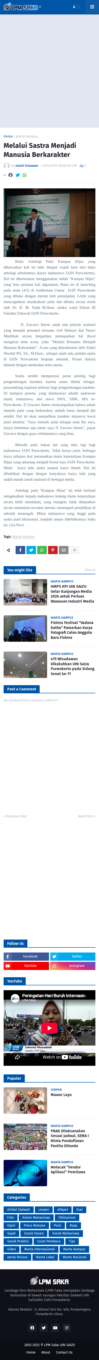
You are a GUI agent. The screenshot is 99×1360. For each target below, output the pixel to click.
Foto (10, 1218)
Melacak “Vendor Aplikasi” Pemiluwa (68, 1169)
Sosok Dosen (34, 1233)
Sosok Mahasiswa (65, 1233)
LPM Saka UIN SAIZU (59, 1345)
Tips (72, 1241)
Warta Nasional (75, 1257)
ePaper (62, 1210)
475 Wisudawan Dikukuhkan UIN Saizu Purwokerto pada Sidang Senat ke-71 (72, 666)
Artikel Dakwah (18, 1210)
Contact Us (64, 1352)
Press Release (34, 1225)
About (45, 1352)
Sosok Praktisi (18, 1241)
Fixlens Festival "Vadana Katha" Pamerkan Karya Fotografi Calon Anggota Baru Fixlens (72, 630)
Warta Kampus (27, 136)
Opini (11, 1225)
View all (90, 570)
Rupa (73, 1225)
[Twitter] (18, 175)
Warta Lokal (45, 1257)
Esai (79, 1210)
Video (11, 1249)
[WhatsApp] (25, 175)
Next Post (85, 816)
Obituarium (67, 1218)
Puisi (57, 1225)
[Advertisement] (49, 71)
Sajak (11, 1233)
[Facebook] (10, 175)
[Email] (63, 550)
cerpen (43, 1210)
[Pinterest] (53, 550)
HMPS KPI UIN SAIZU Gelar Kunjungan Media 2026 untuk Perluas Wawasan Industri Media (72, 594)
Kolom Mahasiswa (36, 1218)
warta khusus (17, 1257)
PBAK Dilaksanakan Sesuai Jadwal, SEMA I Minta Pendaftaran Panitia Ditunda (70, 1138)
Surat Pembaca (49, 1241)
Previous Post (16, 816)
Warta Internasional (39, 1249)
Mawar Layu (61, 1094)
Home (8, 136)
